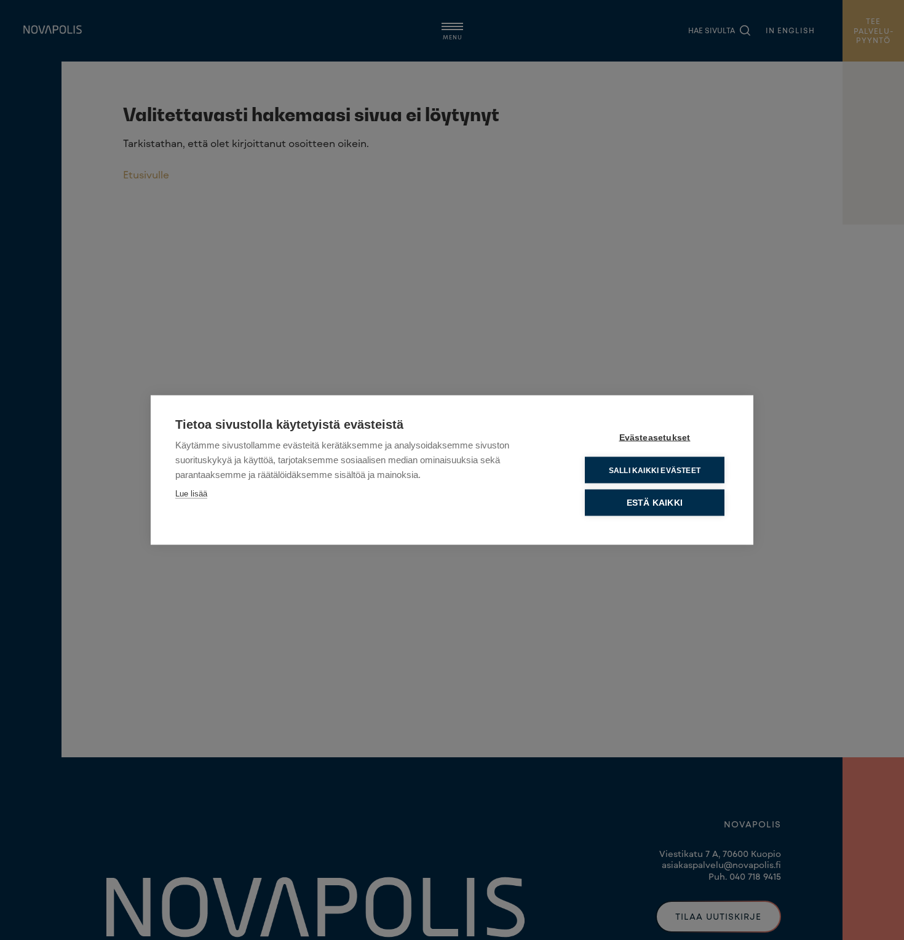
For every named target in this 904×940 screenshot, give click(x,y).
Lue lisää (191, 493)
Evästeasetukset (655, 437)
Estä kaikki (655, 503)
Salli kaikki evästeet (654, 470)
